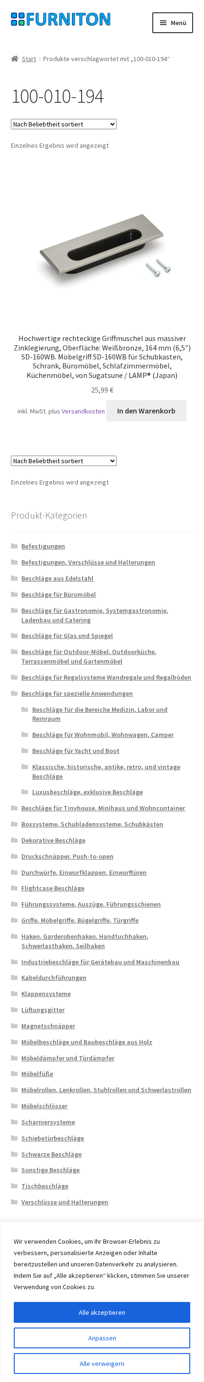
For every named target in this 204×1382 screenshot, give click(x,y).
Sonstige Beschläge (50, 1170)
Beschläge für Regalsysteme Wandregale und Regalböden (106, 677)
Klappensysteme (46, 993)
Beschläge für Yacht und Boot (76, 750)
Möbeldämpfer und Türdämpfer (67, 1058)
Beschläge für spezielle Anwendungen (77, 693)
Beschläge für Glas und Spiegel (67, 635)
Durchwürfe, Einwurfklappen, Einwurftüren (84, 872)
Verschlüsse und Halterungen (64, 1202)
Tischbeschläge (44, 1186)
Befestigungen (43, 546)
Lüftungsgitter (43, 1009)
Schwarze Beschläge (51, 1154)
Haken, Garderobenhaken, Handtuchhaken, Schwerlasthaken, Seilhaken (84, 941)
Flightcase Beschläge (52, 888)
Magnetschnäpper (48, 1026)
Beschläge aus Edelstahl (57, 578)
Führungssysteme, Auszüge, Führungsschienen (91, 904)
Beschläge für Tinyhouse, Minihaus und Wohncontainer (103, 808)
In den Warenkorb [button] (146, 410)
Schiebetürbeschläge (52, 1138)
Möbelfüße (37, 1073)
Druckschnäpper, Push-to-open (67, 856)
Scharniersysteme (48, 1122)
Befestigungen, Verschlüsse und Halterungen (88, 562)
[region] (102, 1301)
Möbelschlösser (44, 1106)
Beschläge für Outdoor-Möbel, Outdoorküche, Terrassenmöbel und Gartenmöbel (89, 656)
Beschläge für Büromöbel (58, 594)
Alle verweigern (102, 1363)
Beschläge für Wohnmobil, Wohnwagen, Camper (103, 734)
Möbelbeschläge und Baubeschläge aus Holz (86, 1042)
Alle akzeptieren (102, 1312)
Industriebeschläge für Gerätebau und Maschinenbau (100, 962)
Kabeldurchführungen (53, 977)
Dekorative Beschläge (53, 840)
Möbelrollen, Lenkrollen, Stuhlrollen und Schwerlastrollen (106, 1090)
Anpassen (102, 1338)
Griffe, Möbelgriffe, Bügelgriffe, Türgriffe (80, 920)
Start (29, 58)
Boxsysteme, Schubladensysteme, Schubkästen (92, 824)
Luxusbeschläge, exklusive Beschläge (87, 792)
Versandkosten (83, 411)
